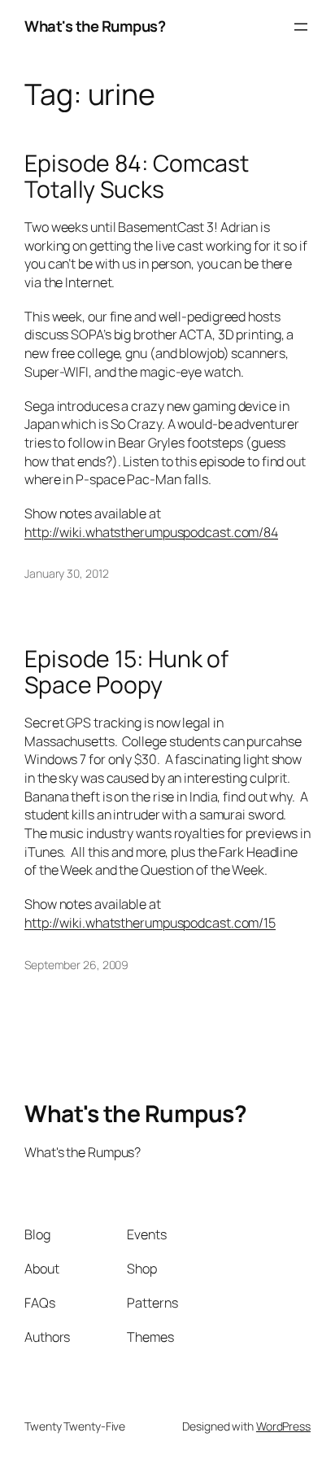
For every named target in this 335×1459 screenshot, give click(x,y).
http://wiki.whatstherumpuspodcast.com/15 (150, 923)
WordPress (283, 1426)
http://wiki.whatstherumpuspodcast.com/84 (151, 532)
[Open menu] (301, 27)
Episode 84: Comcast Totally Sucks (136, 177)
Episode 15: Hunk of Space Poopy (126, 672)
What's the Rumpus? (94, 26)
